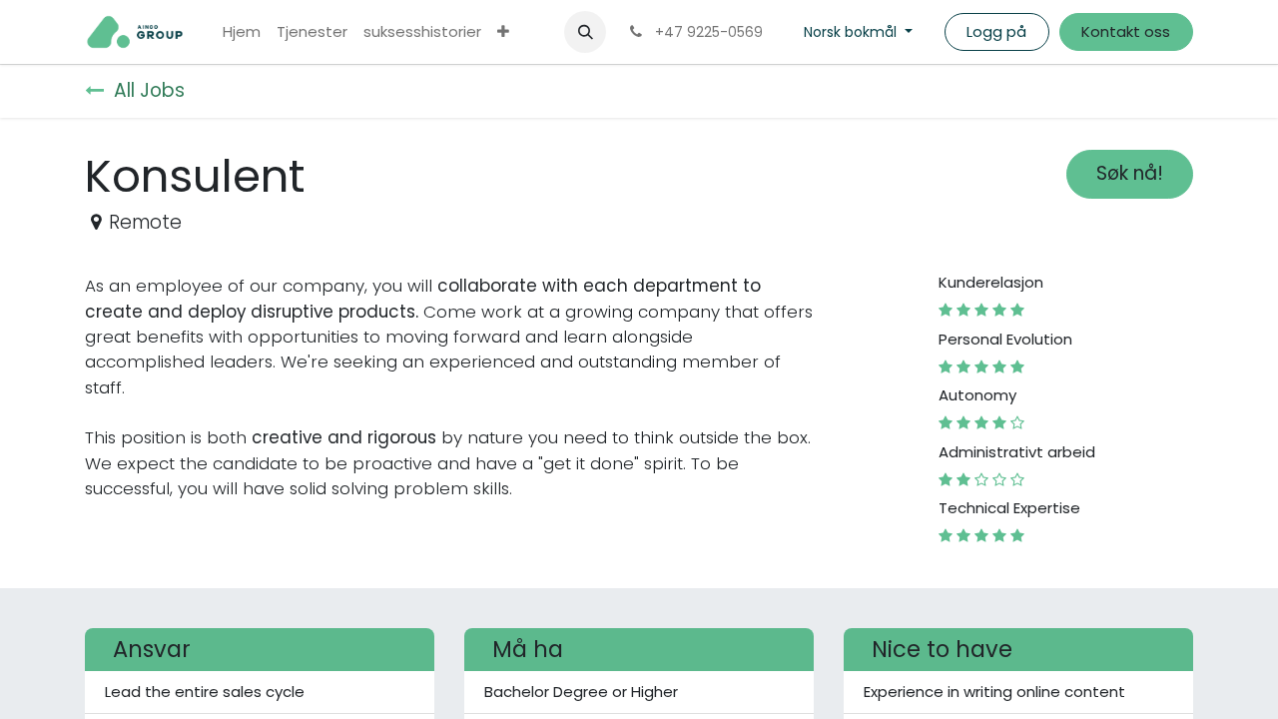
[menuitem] (242, 32)
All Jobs (149, 90)
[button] (585, 32)
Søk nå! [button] (1129, 173)
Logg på (996, 31)
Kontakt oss (1125, 31)
